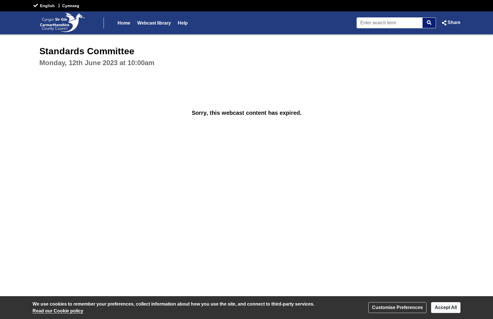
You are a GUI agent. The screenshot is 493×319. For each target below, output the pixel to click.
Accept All (446, 307)
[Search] (429, 22)
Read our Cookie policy (58, 310)
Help (183, 23)
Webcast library (154, 23)
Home (124, 23)
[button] (450, 23)
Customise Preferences (397, 307)
